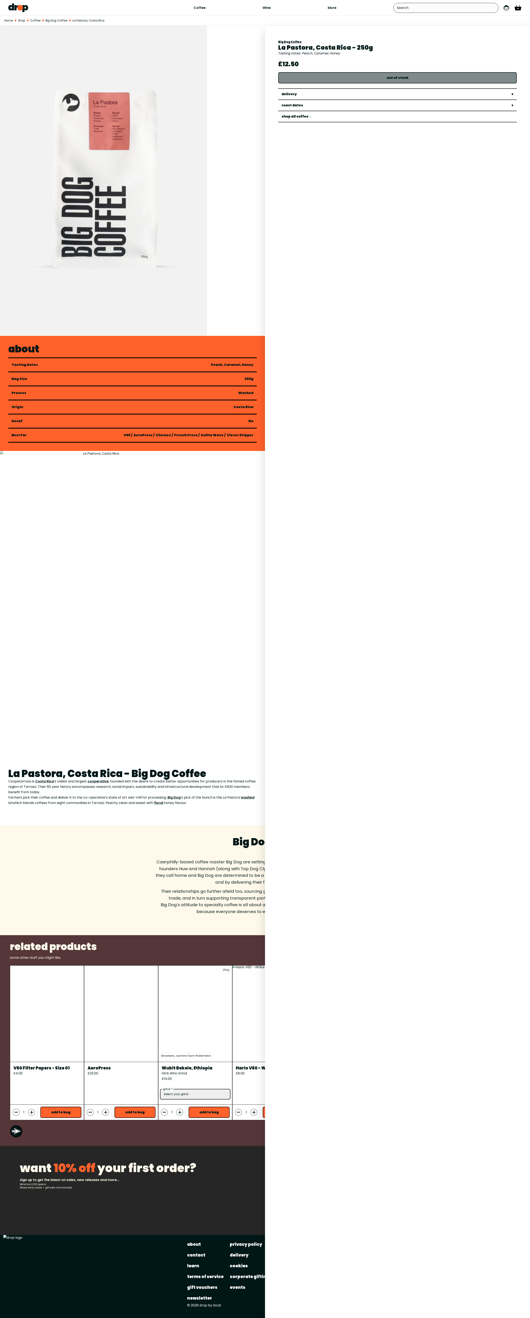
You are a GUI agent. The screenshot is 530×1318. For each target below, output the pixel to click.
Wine (267, 7)
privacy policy (246, 1244)
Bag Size (19, 379)
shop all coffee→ (297, 116)
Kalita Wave (212, 435)
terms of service (205, 1277)
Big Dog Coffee (290, 42)
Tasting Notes (25, 365)
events (237, 1287)
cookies (239, 1266)
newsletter (199, 1298)
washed (247, 797)
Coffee (200, 7)
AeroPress (143, 435)
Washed (245, 393)
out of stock (397, 77)
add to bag (61, 1112)
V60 (127, 435)
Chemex (163, 435)
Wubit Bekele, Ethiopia (187, 1068)
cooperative (98, 781)
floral (158, 802)
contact (196, 1255)
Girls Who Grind (174, 1073)
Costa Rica (243, 407)
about (194, 1244)
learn (193, 1266)
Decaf (17, 421)
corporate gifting (249, 1277)
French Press (186, 435)
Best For (19, 435)
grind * (167, 1089)
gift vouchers (202, 1287)
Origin (17, 407)
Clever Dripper (240, 435)
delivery (239, 1255)
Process (19, 393)
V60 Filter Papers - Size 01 (41, 1068)
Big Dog (174, 797)
